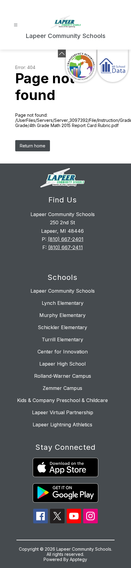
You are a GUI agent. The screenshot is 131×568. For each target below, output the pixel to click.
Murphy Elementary (62, 315)
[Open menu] (15, 25)
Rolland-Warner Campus (62, 376)
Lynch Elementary (62, 303)
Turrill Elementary (62, 339)
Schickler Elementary (62, 327)
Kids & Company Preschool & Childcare (62, 400)
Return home (32, 145)
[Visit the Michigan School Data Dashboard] (112, 66)
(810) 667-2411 (65, 247)
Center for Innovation (62, 352)
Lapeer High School (62, 364)
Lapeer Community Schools (62, 291)
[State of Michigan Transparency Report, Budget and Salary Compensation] (81, 66)
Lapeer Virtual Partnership (62, 412)
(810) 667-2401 (65, 239)
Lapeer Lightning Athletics (62, 425)
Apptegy (78, 559)
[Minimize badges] (62, 53)
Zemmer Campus (62, 388)
